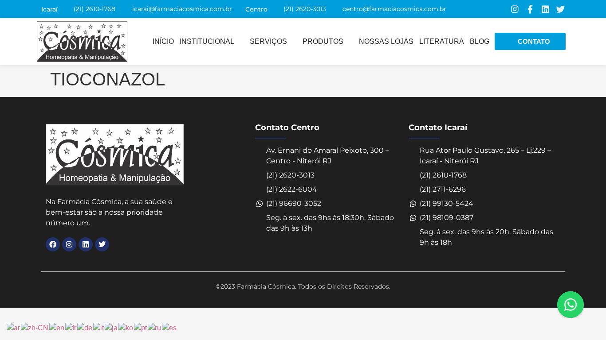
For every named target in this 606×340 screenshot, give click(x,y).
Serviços (268, 41)
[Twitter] (560, 9)
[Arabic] (14, 327)
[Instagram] (515, 9)
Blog (479, 41)
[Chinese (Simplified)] (35, 327)
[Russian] (155, 327)
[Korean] (126, 327)
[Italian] (99, 327)
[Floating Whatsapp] (570, 304)
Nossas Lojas (386, 41)
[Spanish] (169, 327)
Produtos (323, 41)
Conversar (583, 304)
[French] (71, 327)
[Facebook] (53, 244)
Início (163, 41)
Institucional (207, 41)
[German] (85, 327)
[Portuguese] (141, 327)
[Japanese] (111, 327)
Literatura (441, 41)
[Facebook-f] (530, 9)
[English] (57, 327)
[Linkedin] (545, 9)
